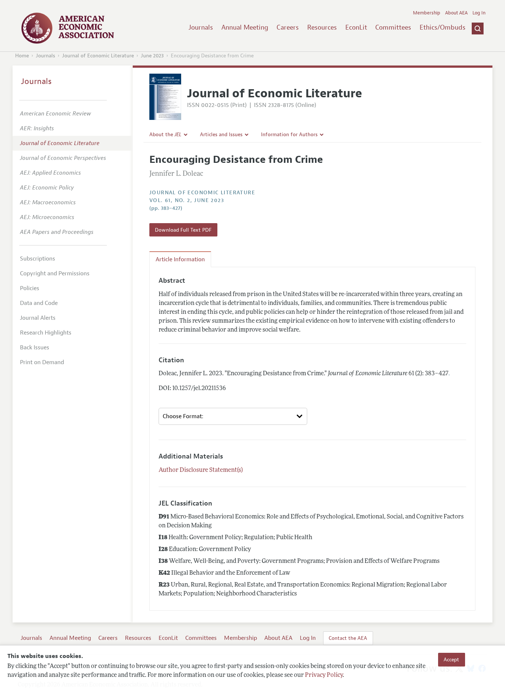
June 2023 (152, 56)
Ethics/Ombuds (442, 27)
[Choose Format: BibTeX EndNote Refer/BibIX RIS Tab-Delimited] (233, 416)
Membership (426, 13)
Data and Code (39, 303)
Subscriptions (37, 258)
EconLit (356, 27)
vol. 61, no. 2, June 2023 (186, 200)
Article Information (180, 259)
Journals (201, 27)
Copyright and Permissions (54, 273)
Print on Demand (42, 362)
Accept (451, 659)
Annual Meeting (244, 27)
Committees (393, 27)
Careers (288, 27)
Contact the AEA (348, 638)
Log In (478, 13)
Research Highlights (45, 332)
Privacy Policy (324, 675)
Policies (29, 288)
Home (22, 56)
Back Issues (34, 347)
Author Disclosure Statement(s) (201, 470)
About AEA (456, 13)
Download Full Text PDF (183, 229)
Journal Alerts (37, 318)
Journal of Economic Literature (98, 56)
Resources (322, 27)
